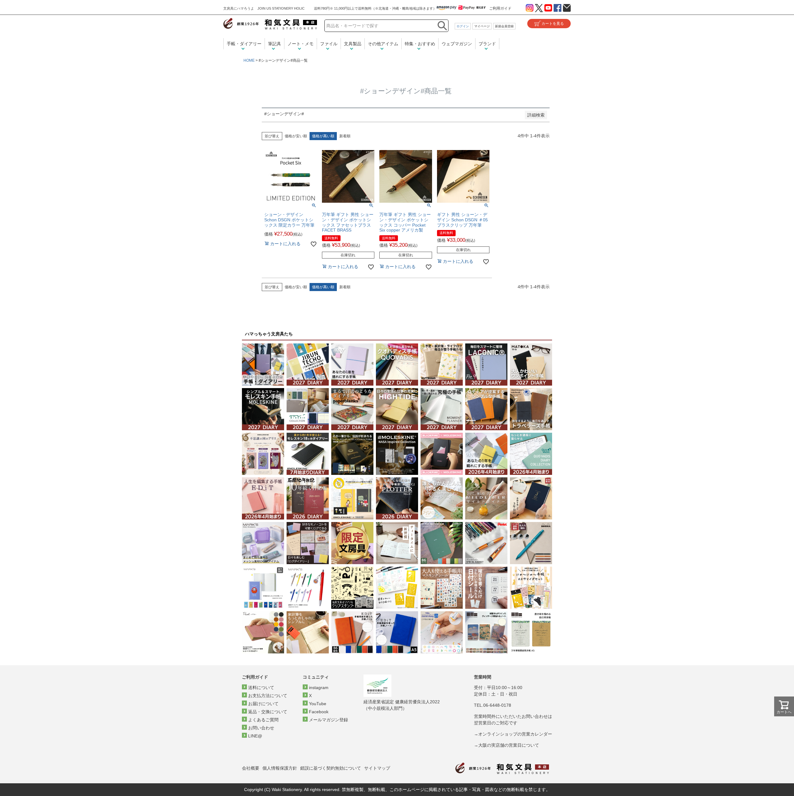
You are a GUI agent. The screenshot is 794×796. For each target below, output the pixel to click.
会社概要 (250, 768)
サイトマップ (377, 768)
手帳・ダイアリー (244, 43)
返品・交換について (267, 711)
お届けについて (263, 703)
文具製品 (352, 43)
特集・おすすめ (420, 43)
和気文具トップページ (502, 768)
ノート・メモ (301, 43)
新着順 (344, 136)
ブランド (487, 43)
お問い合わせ (261, 727)
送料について (261, 687)
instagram (318, 687)
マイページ (482, 26)
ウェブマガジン (457, 43)
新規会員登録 (504, 26)
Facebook (318, 711)
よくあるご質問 (263, 719)
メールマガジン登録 (328, 719)
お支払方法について (267, 695)
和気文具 (270, 23)
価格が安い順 (296, 136)
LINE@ (255, 735)
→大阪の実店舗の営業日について (506, 745)
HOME (249, 60)
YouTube (317, 703)
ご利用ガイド (500, 8)
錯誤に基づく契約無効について (330, 768)
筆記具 (274, 43)
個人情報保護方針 (279, 768)
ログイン (463, 26)
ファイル (328, 43)
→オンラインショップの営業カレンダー (513, 734)
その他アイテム (383, 43)
